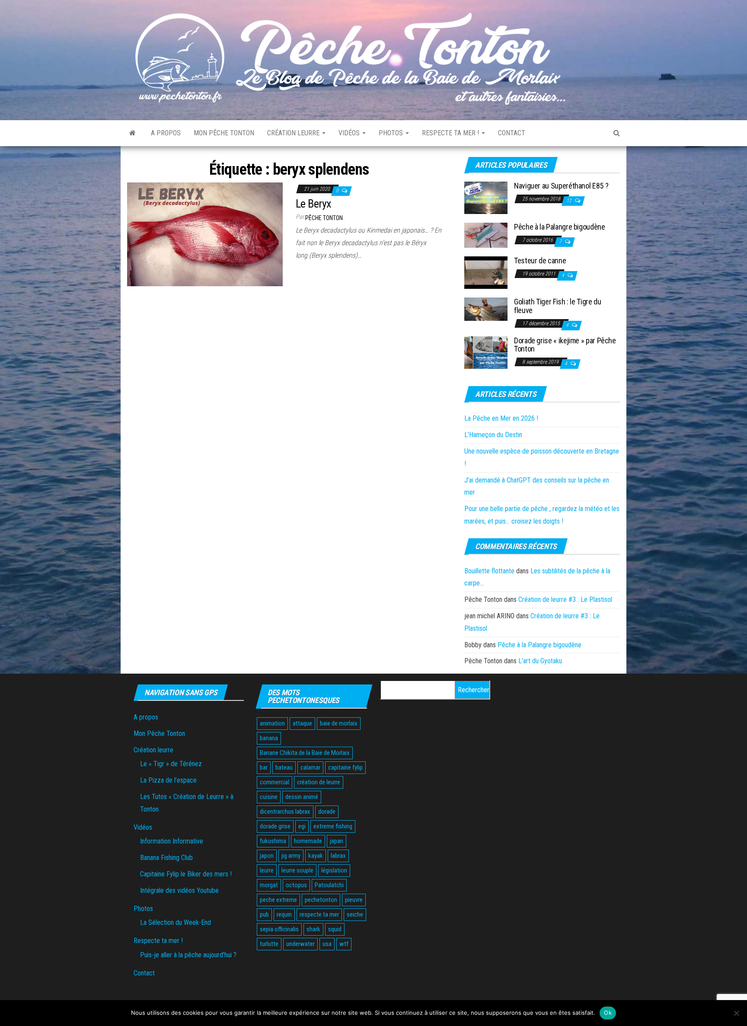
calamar (310, 767)
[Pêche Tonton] (132, 133)
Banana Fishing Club (166, 857)
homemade (308, 841)
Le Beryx (313, 203)
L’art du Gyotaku (540, 661)
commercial (274, 782)
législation (334, 870)
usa (327, 944)
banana (269, 738)
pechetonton (321, 900)
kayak (315, 856)
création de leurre (318, 782)
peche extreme (278, 900)
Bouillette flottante (489, 571)
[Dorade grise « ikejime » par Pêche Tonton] (486, 352)
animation (272, 723)
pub (264, 914)
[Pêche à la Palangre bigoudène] (486, 235)
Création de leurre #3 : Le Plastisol (565, 599)
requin (284, 914)
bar (264, 767)
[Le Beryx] (205, 234)
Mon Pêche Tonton (224, 133)
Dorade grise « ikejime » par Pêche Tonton (565, 345)
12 (569, 201)
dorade (326, 811)
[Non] (736, 1013)
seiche (355, 914)
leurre (267, 870)
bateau (284, 767)
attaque (302, 723)
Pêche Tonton (324, 217)
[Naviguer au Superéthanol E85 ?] (486, 197)
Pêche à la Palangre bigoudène (559, 226)
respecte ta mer (319, 914)
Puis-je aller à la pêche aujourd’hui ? (188, 955)
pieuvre (354, 900)
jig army (290, 856)
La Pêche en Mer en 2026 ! (501, 418)
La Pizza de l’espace (168, 780)
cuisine (269, 797)
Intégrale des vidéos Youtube (179, 890)
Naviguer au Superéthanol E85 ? (561, 185)
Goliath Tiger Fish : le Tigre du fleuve (557, 306)
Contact (511, 133)
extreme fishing (332, 826)
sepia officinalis (279, 929)
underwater (300, 944)
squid (335, 929)
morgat (269, 885)
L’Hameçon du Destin (493, 435)
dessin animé (301, 797)
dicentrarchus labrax (285, 811)
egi (302, 826)
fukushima (273, 841)
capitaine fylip (345, 767)
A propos (166, 133)
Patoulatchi (329, 885)
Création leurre (294, 133)
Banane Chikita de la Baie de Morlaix (305, 753)
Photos (392, 133)
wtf (343, 944)
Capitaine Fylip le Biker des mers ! (186, 874)
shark (313, 929)
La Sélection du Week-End (175, 922)
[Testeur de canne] (486, 272)
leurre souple (297, 870)
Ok (608, 1012)
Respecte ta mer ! (451, 133)
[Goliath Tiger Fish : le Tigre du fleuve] (486, 309)
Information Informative (171, 841)
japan (336, 841)
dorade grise (275, 826)
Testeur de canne (540, 260)
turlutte (269, 944)
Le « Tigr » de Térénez (171, 764)
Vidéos (349, 133)
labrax (338, 856)
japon (267, 856)
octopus (296, 885)
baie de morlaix (339, 723)
